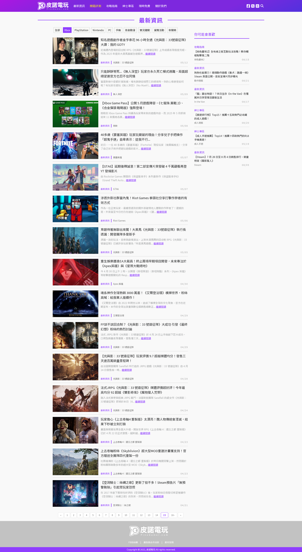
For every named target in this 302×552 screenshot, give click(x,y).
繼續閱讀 (150, 54)
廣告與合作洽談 (151, 542)
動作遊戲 (198, 80)
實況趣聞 (145, 30)
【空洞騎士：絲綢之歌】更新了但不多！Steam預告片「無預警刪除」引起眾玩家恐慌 (143, 484)
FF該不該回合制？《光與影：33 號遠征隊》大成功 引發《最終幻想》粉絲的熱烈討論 (144, 326)
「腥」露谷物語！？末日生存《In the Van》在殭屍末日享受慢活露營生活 (221, 95)
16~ (173, 515)
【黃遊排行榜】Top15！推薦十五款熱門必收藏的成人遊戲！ (220, 116)
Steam (197, 164)
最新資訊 (79, 6)
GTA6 (116, 189)
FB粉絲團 (133, 542)
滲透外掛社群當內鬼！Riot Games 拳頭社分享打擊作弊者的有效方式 (144, 200)
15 (164, 515)
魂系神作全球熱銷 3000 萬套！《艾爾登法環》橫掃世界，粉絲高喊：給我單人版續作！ (144, 295)
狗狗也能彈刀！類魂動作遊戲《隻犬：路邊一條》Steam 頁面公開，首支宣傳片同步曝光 (221, 74)
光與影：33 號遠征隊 (123, 62)
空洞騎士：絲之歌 (122, 505)
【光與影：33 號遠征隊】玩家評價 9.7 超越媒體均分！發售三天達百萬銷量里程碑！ (143, 358)
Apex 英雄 (118, 283)
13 (149, 515)
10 (126, 515)
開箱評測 (95, 6)
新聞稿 (172, 30)
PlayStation (81, 30)
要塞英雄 (117, 157)
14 (156, 515)
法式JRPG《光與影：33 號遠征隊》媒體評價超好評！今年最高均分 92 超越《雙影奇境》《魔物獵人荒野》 (143, 390)
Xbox (67, 30)
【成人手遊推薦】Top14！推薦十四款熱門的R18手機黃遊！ (221, 137)
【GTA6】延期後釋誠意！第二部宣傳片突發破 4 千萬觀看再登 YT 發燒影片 (144, 168)
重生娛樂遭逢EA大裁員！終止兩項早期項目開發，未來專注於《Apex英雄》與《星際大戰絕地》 (143, 263)
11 (133, 515)
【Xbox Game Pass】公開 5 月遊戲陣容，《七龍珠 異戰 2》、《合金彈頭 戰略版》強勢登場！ (142, 105)
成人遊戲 (198, 122)
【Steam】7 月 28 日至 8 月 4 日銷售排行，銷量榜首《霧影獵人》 (221, 159)
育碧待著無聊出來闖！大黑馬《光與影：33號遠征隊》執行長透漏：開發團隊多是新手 (143, 231)
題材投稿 (169, 542)
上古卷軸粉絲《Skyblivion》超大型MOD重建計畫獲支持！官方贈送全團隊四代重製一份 (143, 453)
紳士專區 (128, 6)
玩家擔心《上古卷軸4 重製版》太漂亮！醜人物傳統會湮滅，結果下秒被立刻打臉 (144, 421)
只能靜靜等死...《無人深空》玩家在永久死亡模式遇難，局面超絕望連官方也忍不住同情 (144, 73)
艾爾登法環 (118, 315)
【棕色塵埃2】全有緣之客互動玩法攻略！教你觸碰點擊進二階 (221, 53)
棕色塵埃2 (199, 59)
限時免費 (144, 6)
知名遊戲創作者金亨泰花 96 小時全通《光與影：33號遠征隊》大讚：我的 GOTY (144, 42)
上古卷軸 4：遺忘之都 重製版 (127, 441)
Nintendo (98, 30)
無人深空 (117, 94)
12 (141, 515)
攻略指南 (111, 6)
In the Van (199, 101)
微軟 (115, 125)
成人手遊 (198, 143)
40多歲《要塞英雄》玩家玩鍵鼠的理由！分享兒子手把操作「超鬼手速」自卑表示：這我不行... (142, 137)
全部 (57, 30)
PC (109, 30)
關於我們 (161, 6)
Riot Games (119, 220)
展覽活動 (159, 30)
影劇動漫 (130, 30)
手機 (118, 30)
